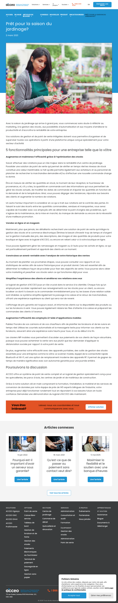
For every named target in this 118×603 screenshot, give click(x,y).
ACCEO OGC (11, 515)
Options (28, 508)
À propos (55, 4)
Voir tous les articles (59, 493)
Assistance (102, 514)
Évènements (84, 511)
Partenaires (84, 515)
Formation (65, 522)
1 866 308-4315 (77, 4)
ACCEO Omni (11, 519)
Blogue (100, 518)
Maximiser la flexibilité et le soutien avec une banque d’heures (95, 465)
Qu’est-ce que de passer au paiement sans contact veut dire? (59, 465)
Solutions (35, 4)
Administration (67, 511)
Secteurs (46, 508)
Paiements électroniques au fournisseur (30, 551)
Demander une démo (102, 4)
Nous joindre (84, 519)
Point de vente (30, 511)
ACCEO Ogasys (13, 511)
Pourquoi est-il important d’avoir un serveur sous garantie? (22, 465)
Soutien (64, 4)
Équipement (66, 528)
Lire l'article (22, 479)
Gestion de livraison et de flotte (30, 533)
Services (46, 4)
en (89, 4)
